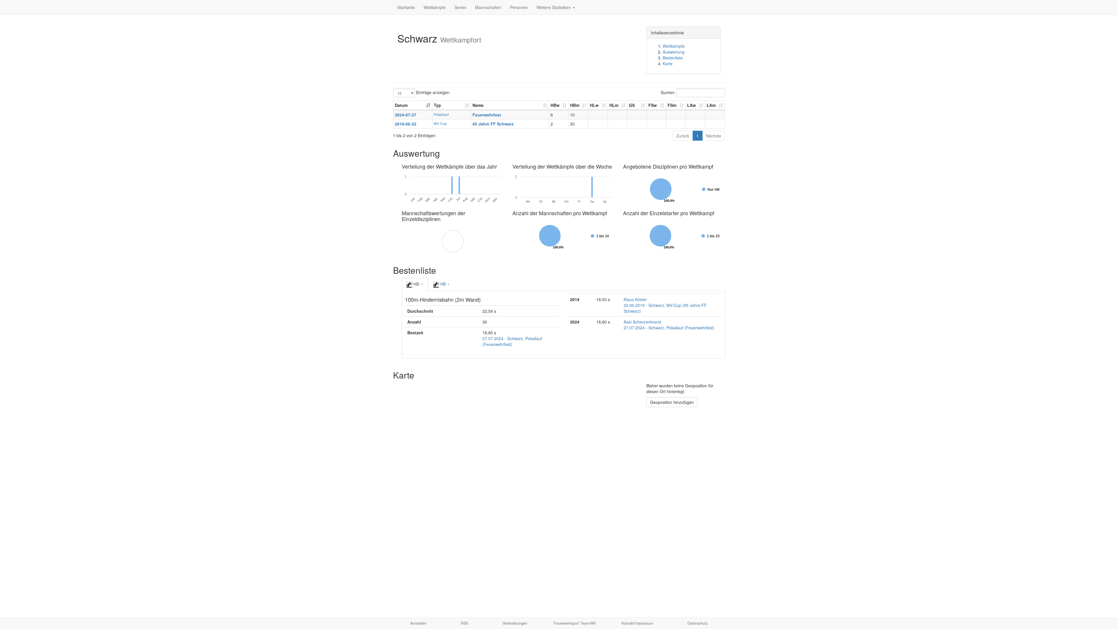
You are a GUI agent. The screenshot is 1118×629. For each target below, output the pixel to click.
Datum (401, 105)
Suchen (668, 92)
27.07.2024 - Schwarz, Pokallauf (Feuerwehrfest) (669, 328)
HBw (555, 105)
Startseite (406, 7)
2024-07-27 (405, 115)
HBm (574, 105)
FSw (652, 105)
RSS (464, 623)
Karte (668, 63)
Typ (437, 105)
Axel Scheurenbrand (642, 322)
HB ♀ (444, 284)
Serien (460, 7)
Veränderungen (515, 623)
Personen (519, 7)
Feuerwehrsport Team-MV (574, 623)
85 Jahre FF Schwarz (493, 124)
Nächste (713, 136)
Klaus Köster (635, 299)
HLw (594, 105)
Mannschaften (488, 7)
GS (632, 105)
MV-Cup (440, 123)
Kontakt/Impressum (637, 623)
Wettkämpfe (435, 7)
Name (478, 105)
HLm (613, 105)
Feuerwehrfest (487, 115)
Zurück (682, 136)
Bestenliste (673, 58)
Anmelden (418, 623)
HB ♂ (417, 284)
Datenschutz (697, 623)
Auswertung (673, 52)
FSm (672, 105)
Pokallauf (441, 114)
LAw (691, 105)
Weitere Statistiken (554, 7)
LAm (711, 105)
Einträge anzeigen (432, 92)
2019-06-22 (405, 124)
